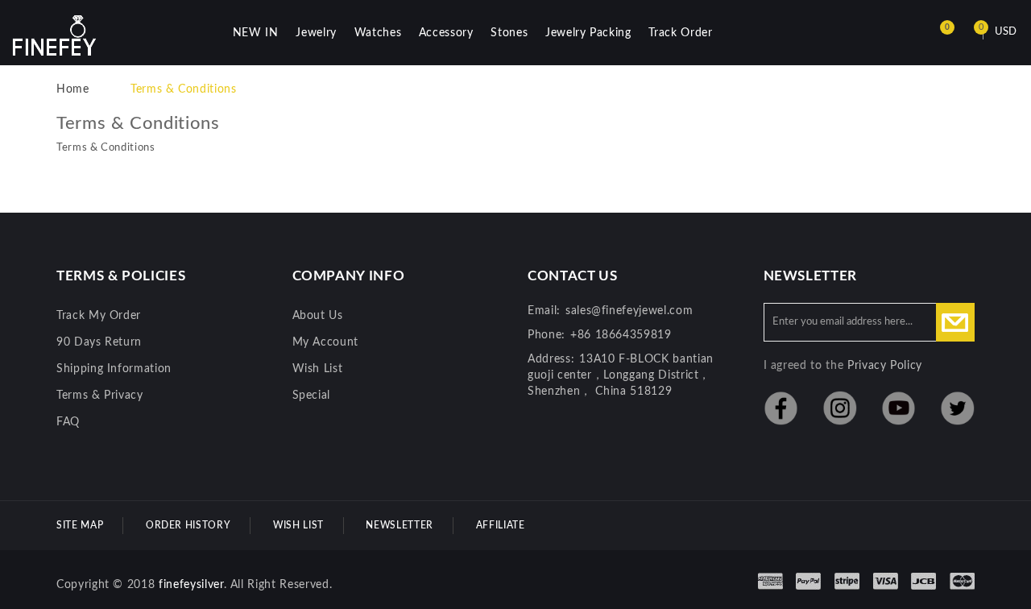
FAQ (68, 422)
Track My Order (98, 315)
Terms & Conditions (183, 89)
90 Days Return (99, 342)
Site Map (79, 525)
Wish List (317, 369)
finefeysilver (191, 584)
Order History (188, 525)
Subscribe (955, 322)
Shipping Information (114, 369)
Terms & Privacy (99, 395)
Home (72, 89)
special (311, 395)
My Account (325, 342)
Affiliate (500, 525)
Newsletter (399, 525)
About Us (317, 315)
